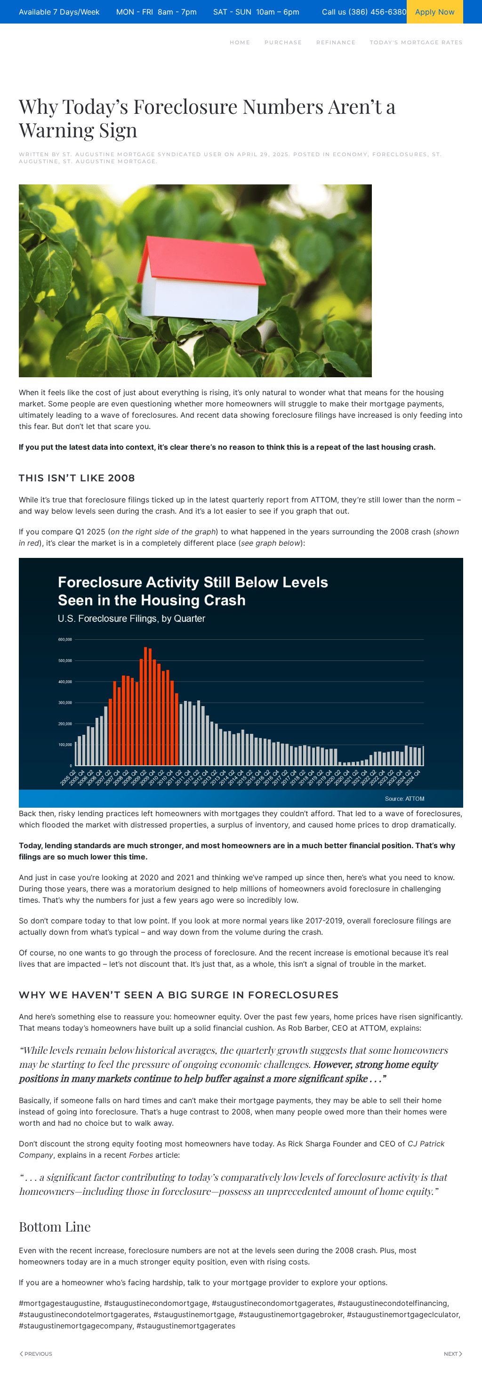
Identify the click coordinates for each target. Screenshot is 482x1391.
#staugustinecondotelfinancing (392, 1303)
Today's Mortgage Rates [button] (416, 42)
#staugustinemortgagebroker (291, 1314)
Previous (38, 1354)
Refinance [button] (336, 42)
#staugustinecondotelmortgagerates (84, 1314)
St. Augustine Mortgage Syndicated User (142, 154)
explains (404, 1028)
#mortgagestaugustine (59, 1303)
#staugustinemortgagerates (186, 1325)
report (277, 499)
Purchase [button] (283, 42)
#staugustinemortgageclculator (402, 1314)
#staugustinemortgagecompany (75, 1325)
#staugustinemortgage (193, 1314)
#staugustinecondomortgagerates (272, 1303)
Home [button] (240, 42)
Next (451, 1354)
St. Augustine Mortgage (109, 161)
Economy (350, 154)
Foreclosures (399, 154)
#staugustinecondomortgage (156, 1303)
